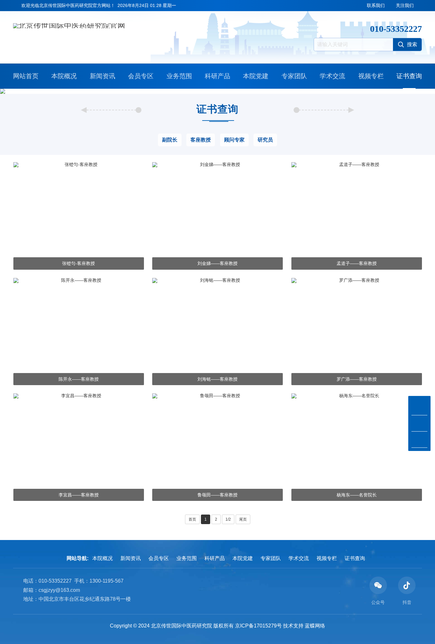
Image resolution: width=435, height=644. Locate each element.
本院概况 (64, 76)
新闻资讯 (102, 76)
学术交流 (332, 76)
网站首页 (26, 76)
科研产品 (217, 76)
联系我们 (376, 5)
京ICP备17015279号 (258, 625)
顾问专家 (234, 139)
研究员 (265, 139)
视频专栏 (371, 76)
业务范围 (179, 76)
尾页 (243, 519)
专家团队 (294, 76)
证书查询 (409, 76)
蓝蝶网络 (315, 625)
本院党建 (255, 76)
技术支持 (293, 625)
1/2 (228, 519)
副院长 (169, 139)
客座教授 (200, 139)
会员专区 (140, 76)
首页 (192, 519)
